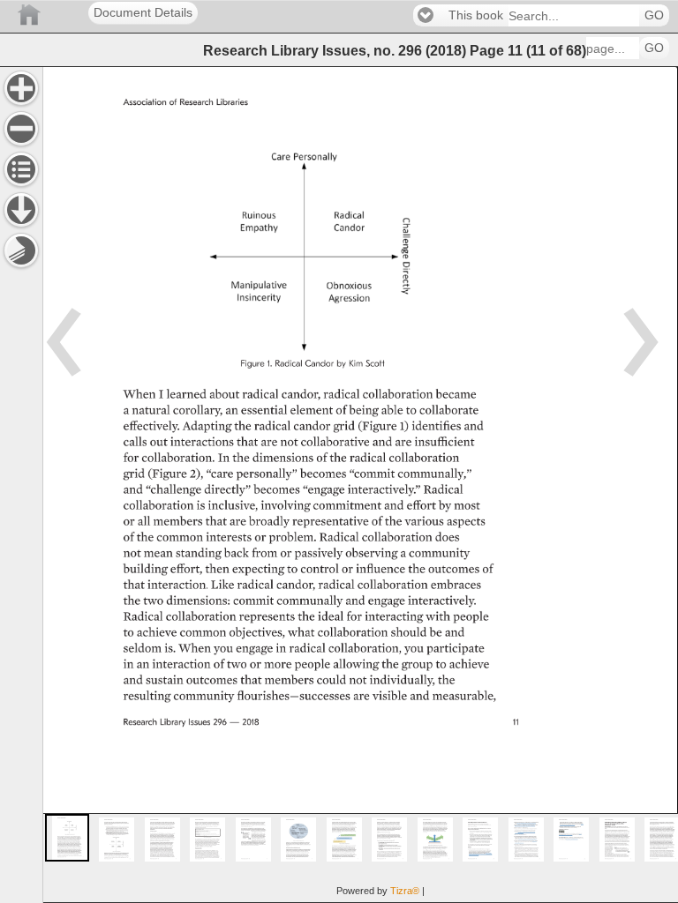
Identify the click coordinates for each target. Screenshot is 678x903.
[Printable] (21, 250)
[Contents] (21, 169)
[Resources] (21, 210)
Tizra (404, 890)
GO (654, 15)
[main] (360, 484)
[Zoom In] (21, 88)
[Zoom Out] (21, 128)
